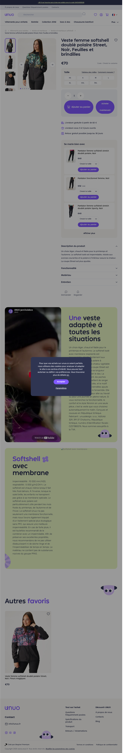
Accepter (61, 382)
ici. (68, 375)
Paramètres (61, 388)
